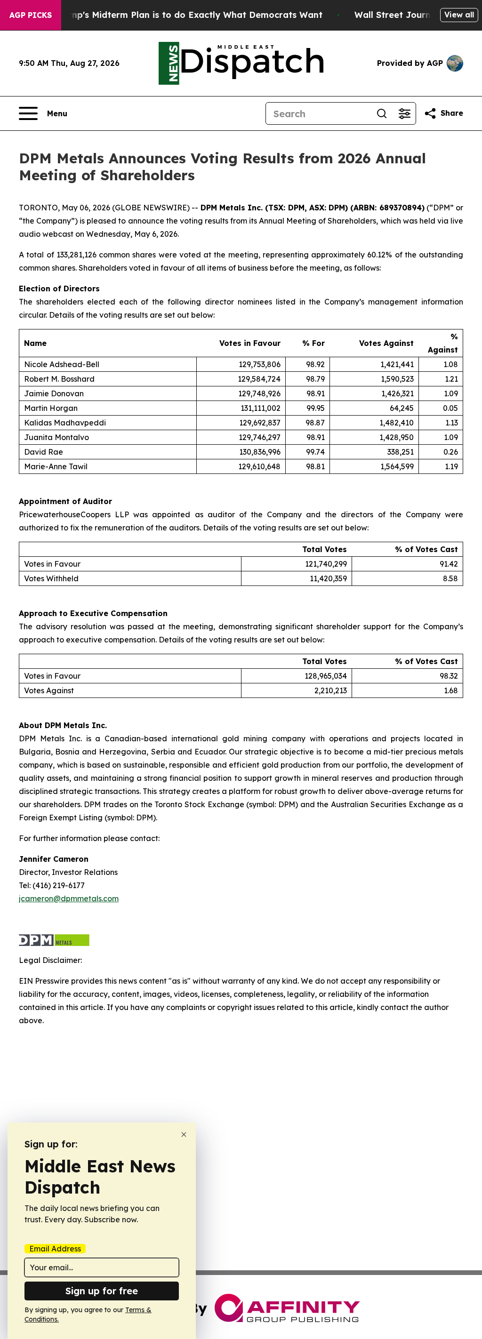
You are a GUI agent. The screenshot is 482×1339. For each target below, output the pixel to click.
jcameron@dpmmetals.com (69, 898)
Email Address (55, 1248)
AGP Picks (30, 15)
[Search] (381, 113)
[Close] (183, 1134)
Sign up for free (101, 1291)
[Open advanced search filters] (404, 113)
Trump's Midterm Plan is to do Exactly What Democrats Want (188, 14)
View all (459, 14)
